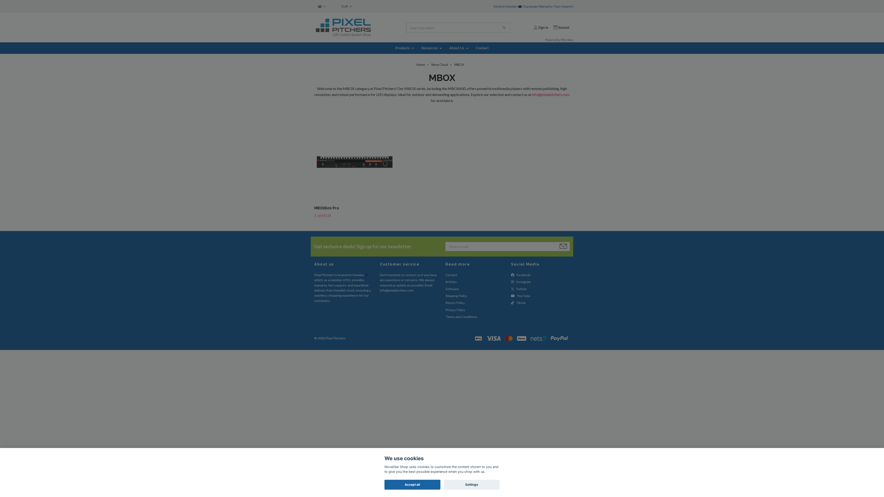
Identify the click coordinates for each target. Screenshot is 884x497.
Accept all (412, 484)
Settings (471, 484)
